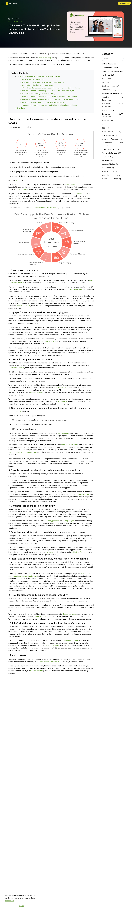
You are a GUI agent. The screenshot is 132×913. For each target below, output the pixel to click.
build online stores (75, 289)
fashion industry (44, 58)
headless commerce (69, 445)
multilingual (62, 401)
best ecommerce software (50, 662)
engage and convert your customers (22, 452)
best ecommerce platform (45, 207)
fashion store (23, 189)
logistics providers (71, 640)
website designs (60, 387)
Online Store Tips (15, 21)
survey (18, 411)
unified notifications (79, 552)
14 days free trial (36, 671)
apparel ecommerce (79, 194)
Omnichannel (63, 433)
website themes (36, 392)
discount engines (69, 614)
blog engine (69, 521)
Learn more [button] (9, 901)
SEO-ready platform (51, 521)
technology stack (23, 306)
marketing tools (84, 494)
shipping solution (52, 645)
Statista (19, 180)
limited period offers (42, 616)
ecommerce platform (49, 341)
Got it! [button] (21, 906)
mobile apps (70, 184)
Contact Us (124, 3)
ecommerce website (16, 368)
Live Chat (49, 552)
